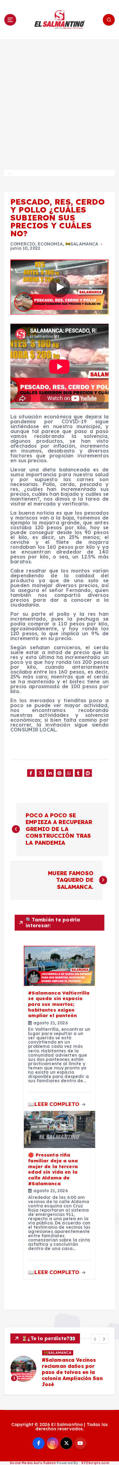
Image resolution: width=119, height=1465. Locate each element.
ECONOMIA (50, 244)
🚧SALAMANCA (81, 244)
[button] (95, 1339)
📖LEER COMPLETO (54, 1104)
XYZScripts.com (95, 1463)
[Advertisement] (59, 102)
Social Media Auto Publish (33, 1463)
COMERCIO (22, 244)
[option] (59, 1369)
